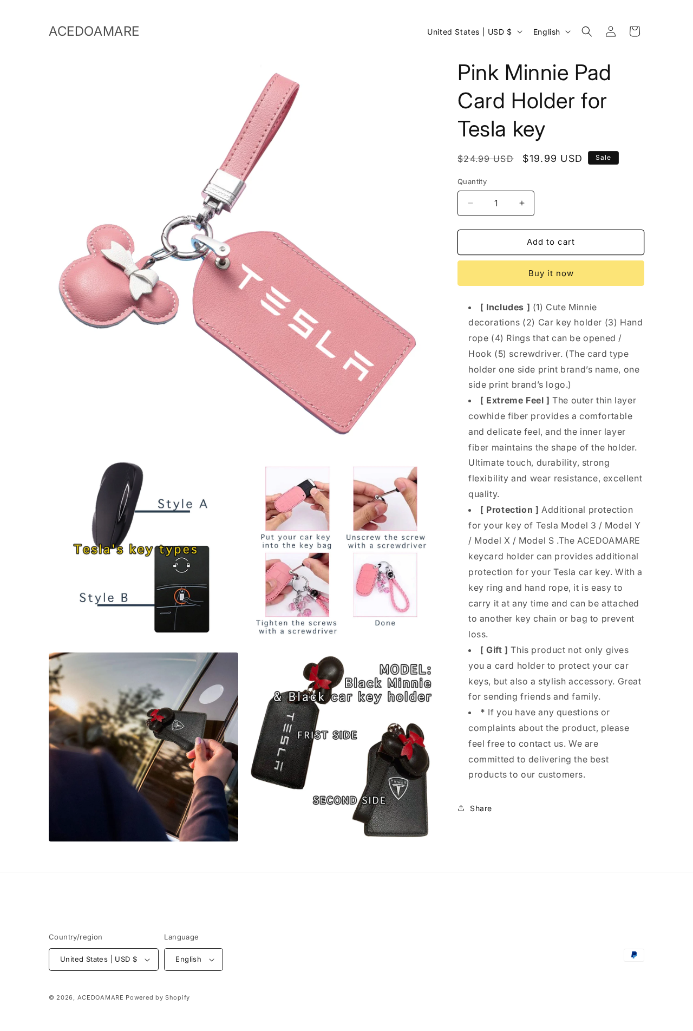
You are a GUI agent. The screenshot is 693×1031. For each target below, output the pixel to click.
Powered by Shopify (158, 997)
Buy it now (551, 273)
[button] (587, 31)
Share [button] (481, 808)
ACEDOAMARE (100, 997)
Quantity (472, 181)
